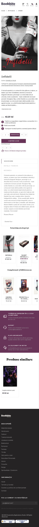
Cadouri (3, 434)
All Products (11, 10)
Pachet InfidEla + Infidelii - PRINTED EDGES (24, 256)
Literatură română (7, 440)
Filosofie (4, 464)
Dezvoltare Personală (8, 458)
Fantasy (4, 449)
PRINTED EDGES (6, 428)
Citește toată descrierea (6, 109)
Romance (17, 85)
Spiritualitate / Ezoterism (9, 470)
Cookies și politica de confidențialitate (13, 487)
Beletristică (5, 443)
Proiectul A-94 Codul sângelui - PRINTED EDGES (24, 298)
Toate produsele (6, 437)
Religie (3, 467)
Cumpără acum (13, 141)
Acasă (3, 10)
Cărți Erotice (13, 84)
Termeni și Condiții (7, 484)
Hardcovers (5, 431)
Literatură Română (29, 84)
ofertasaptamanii (7, 85)
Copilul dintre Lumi (8, 390)
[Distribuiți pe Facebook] (2, 147)
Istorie (3, 461)
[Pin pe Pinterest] (10, 147)
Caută (3, 481)
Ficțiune (20, 84)
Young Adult (29, 85)
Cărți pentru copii (7, 455)
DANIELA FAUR (11, 80)
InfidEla (8, 255)
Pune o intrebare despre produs (15, 151)
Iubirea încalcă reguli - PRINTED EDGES (9, 298)
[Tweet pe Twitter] (6, 147)
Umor (22, 85)
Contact (3, 491)
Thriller (3, 452)
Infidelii (20, 10)
